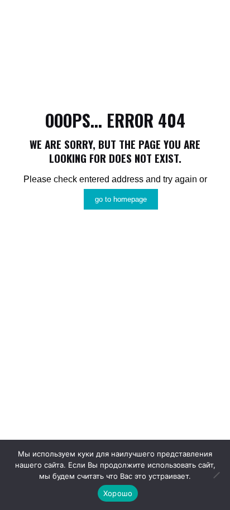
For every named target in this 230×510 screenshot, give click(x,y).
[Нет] (216, 474)
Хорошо (118, 493)
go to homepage (121, 199)
